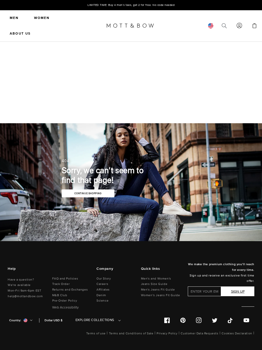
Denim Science (102, 298)
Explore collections (94, 320)
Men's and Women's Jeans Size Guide (156, 281)
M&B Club (59, 295)
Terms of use (96, 333)
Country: (15, 320)
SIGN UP (238, 291)
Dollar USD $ (53, 320)
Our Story (103, 279)
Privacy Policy (167, 333)
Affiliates (103, 290)
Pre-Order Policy (64, 301)
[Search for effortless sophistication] (224, 26)
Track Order (61, 284)
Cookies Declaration (237, 333)
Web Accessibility (65, 307)
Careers (102, 284)
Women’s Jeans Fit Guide (160, 295)
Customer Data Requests (199, 333)
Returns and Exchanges (70, 290)
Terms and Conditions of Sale (131, 333)
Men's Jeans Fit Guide (158, 290)
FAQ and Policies (65, 279)
